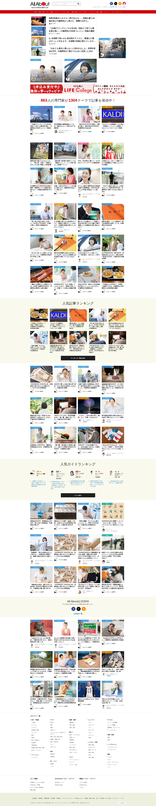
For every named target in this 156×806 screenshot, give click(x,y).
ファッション (107, 12)
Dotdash (122, 802)
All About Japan (59, 785)
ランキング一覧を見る (78, 358)
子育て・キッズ (73, 752)
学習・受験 (91, 757)
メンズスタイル (91, 12)
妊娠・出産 (72, 747)
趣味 (101, 12)
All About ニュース (59, 782)
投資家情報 (46, 798)
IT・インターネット (112, 730)
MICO (89, 737)
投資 (51, 725)
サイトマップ (97, 7)
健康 (52, 12)
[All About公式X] (115, 3)
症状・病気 (72, 725)
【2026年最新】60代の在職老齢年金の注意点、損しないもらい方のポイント (77, 482)
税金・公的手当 (54, 741)
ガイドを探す (122, 7)
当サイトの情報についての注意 (103, 798)
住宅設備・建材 (35, 730)
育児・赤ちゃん (73, 750)
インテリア (34, 732)
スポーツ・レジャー (112, 764)
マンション (34, 725)
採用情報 (40, 798)
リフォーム (34, 727)
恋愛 (109, 737)
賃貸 (32, 735)
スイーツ (71, 762)
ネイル (90, 732)
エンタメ (110, 757)
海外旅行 (52, 754)
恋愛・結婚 (74, 12)
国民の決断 (33, 790)
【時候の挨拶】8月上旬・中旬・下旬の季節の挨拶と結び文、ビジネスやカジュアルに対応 (97, 483)
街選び (33, 737)
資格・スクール (92, 750)
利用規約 (59, 798)
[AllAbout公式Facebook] (111, 3)
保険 (51, 727)
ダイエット (91, 735)
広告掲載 (53, 798)
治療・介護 (72, 727)
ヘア (89, 727)
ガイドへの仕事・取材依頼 (36, 787)
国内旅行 (52, 756)
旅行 (98, 12)
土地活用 (33, 742)
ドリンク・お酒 (73, 764)
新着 (40, 12)
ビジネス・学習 (82, 12)
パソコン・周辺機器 (112, 722)
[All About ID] (124, 4)
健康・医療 (72, 720)
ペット (109, 767)
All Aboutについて (79, 798)
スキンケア (91, 725)
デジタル (63, 12)
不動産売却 (34, 745)
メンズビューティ (112, 749)
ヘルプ (122, 798)
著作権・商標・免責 (89, 798)
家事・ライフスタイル (74, 734)
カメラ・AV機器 (111, 725)
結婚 (109, 739)
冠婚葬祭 (71, 739)
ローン (52, 744)
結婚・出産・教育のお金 (56, 736)
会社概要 (34, 798)
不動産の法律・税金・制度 (37, 747)
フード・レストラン (74, 759)
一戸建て (33, 722)
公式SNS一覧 (113, 7)
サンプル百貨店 (83, 782)
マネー (47, 12)
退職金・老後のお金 (55, 739)
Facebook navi (83, 785)
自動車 (52, 764)
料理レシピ (72, 737)
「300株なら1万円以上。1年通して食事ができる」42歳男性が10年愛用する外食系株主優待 (38, 483)
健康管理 (71, 722)
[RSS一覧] (120, 3)
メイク (90, 722)
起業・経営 (91, 752)
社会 (89, 755)
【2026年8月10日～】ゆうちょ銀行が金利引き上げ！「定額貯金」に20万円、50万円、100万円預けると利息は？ (58, 485)
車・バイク (119, 12)
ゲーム (109, 759)
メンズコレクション (112, 747)
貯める (52, 722)
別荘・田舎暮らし (35, 740)
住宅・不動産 (35, 720)
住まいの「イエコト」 (36, 750)
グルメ (113, 12)
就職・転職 (91, 745)
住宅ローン (53, 730)
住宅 (43, 12)
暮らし (68, 12)
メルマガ (105, 7)
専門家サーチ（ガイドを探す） (37, 782)
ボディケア (91, 730)
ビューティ (57, 12)
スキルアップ (91, 747)
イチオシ (82, 787)
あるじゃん (53, 746)
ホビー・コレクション (113, 762)
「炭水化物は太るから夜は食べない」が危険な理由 (116, 482)
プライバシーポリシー (67, 798)
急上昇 (35, 12)
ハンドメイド (72, 745)
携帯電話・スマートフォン (114, 727)
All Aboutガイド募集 (35, 785)
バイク (52, 766)
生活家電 (71, 742)
